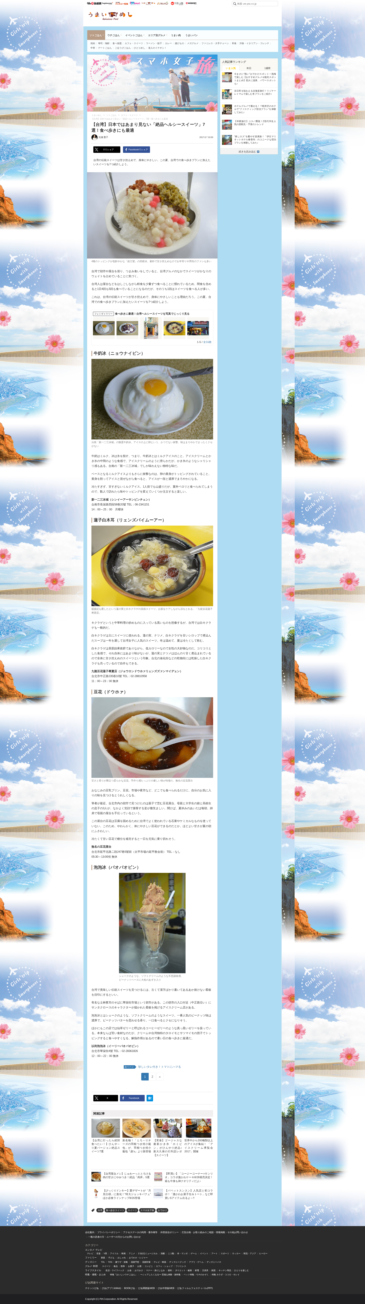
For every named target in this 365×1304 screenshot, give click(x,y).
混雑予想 (135, 1262)
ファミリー (91, 1257)
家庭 (103, 1257)
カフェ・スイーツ (134, 43)
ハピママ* (107, 3)
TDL (103, 1262)
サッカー (236, 1253)
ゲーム (194, 1253)
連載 (94, 1274)
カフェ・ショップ (164, 1266)
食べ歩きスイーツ (115, 1210)
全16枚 (207, 341)
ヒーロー (263, 1253)
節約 (170, 1270)
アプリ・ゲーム (196, 1262)
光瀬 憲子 (103, 137)
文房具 (205, 1270)
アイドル (114, 1253)
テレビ (90, 1253)
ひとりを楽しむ (241, 1270)
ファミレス (181, 1266)
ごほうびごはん (123, 48)
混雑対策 (146, 1262)
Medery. (191, 3)
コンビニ (148, 1266)
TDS (110, 1262)
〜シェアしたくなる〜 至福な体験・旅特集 (160, 1274)
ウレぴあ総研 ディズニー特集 (122, 3)
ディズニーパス (214, 1262)
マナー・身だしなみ (155, 1270)
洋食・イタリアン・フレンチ (254, 43)
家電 (197, 1270)
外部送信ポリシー (169, 1232)
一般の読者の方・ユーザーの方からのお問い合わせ (114, 1237)
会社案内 (89, 1232)
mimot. (135, 3)
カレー (168, 43)
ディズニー (91, 1262)
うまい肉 (177, 3)
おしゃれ (121, 1257)
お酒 (139, 1266)
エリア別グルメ (156, 35)
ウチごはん (113, 35)
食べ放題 (117, 43)
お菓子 (131, 1266)
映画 (123, 1253)
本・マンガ (182, 1253)
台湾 (100, 1210)
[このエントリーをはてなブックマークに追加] (150, 1098)
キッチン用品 (225, 1270)
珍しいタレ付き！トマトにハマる (153, 1066)
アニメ (132, 1253)
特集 (87, 1274)
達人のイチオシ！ (157, 48)
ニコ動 (171, 1253)
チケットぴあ (92, 1288)
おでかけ (162, 1210)
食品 (115, 1266)
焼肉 (92, 43)
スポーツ (225, 1253)
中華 (92, 48)
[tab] (231, 68)
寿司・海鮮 (104, 43)
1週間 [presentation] (267, 68)
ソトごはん (96, 35)
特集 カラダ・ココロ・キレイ (226, 1274)
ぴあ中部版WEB (166, 1288)
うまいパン (163, 3)
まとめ (102, 1274)
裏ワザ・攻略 (121, 1262)
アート (214, 1253)
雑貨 (213, 1270)
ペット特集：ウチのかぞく (196, 1274)
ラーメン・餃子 (154, 43)
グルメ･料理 (91, 1266)
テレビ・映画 (160, 1262)
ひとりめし (139, 48)
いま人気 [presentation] (231, 68)
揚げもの (179, 43)
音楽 (98, 1253)
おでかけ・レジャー (138, 1257)
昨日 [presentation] (249, 68)
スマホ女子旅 (147, 1210)
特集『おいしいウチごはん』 (123, 1274)
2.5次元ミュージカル (148, 1253)
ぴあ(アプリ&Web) (111, 1288)
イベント (204, 1253)
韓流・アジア (250, 1253)
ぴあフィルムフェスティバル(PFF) (195, 1288)
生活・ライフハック (115, 1270)
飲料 (123, 1266)
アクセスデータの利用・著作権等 (140, 1232)
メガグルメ (192, 43)
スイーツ (132, 1210)
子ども (111, 1257)
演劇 (163, 1253)
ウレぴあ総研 (94, 3)
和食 (234, 43)
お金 (129, 1270)
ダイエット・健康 (183, 1270)
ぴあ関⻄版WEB (146, 1288)
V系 (105, 1253)
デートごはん (105, 48)
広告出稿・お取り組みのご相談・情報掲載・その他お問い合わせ (215, 1232)
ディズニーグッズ (177, 1262)
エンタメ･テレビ (93, 1249)
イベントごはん (134, 35)
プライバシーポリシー (108, 1232)
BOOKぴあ (129, 1288)
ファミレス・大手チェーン (215, 43)
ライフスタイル (93, 1270)
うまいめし (148, 3)
